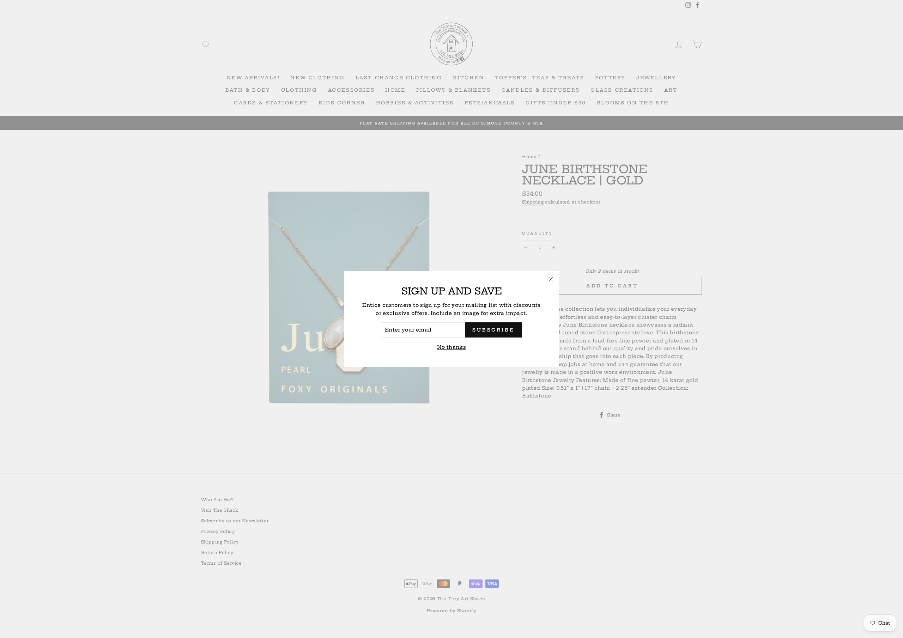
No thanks (451, 347)
